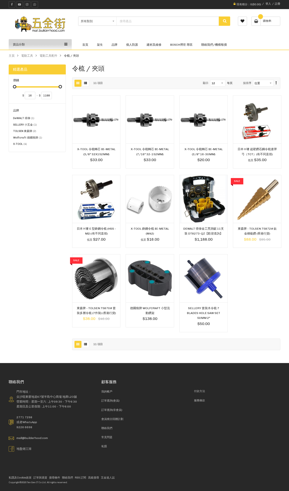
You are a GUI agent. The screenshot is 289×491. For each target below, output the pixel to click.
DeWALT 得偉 (23, 118)
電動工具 (27, 55)
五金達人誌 (108, 477)
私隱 (104, 446)
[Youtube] (19, 4)
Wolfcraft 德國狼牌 (27, 138)
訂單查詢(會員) (110, 400)
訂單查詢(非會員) (111, 409)
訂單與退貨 (40, 477)
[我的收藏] (242, 21)
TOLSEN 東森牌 (24, 131)
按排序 (247, 83)
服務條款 (199, 400)
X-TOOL (20, 144)
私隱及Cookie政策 (20, 477)
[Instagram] (27, 4)
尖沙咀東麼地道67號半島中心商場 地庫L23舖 (47, 396)
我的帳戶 (106, 391)
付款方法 (199, 391)
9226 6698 (24, 427)
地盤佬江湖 (24, 448)
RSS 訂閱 (80, 477)
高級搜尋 (93, 477)
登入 (268, 3)
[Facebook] (12, 4)
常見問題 (106, 437)
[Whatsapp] (35, 4)
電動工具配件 (48, 55)
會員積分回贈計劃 (112, 419)
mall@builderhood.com (32, 438)
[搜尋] (224, 21)
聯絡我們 (106, 428)
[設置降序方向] (276, 83)
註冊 (277, 3)
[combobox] (168, 21)
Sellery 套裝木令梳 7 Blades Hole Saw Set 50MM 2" (203, 313)
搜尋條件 (54, 477)
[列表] (85, 83)
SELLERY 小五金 (25, 125)
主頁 (12, 55)
